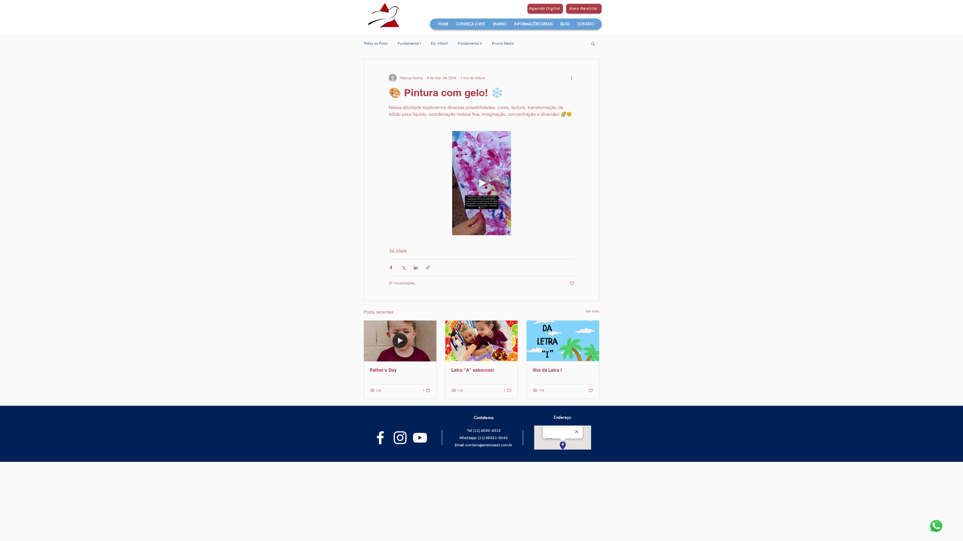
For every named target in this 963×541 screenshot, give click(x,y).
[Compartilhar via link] (428, 267)
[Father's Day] (400, 341)
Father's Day (383, 370)
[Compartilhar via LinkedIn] (415, 267)
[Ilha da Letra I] (563, 341)
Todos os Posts (376, 43)
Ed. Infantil (439, 43)
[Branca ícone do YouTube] (420, 437)
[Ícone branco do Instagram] (400, 437)
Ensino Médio (503, 43)
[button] (470, 24)
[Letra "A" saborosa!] (481, 341)
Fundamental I (409, 43)
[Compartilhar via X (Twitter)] (403, 267)
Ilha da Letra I (547, 370)
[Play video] (481, 183)
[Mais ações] (571, 78)
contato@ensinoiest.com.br (488, 445)
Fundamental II (470, 43)
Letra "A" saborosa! (472, 370)
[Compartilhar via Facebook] (391, 267)
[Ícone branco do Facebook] (380, 437)
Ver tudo (592, 311)
